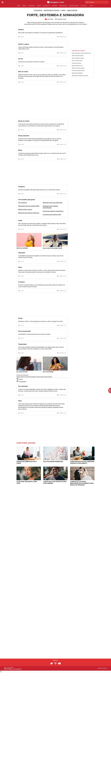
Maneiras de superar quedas (78, 68)
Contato (99, 668)
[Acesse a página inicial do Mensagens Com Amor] (55, 2)
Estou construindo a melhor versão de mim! (81, 53)
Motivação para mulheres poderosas (28, 213)
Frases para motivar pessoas (78, 70)
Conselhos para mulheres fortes (52, 214)
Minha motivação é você (77, 65)
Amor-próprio (72, 10)
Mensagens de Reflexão (77, 73)
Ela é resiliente (22, 202)
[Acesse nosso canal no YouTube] (59, 663)
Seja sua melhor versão (77, 60)
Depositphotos (18, 669)
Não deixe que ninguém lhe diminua (80, 75)
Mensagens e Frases (51, 10)
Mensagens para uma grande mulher (28, 206)
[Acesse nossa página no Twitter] (51, 663)
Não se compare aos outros (78, 58)
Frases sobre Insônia (76, 63)
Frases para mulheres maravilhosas (53, 211)
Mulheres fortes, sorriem (25, 209)
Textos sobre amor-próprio (77, 55)
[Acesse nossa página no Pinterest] (55, 663)
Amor (63, 10)
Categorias (38, 10)
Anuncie (104, 668)
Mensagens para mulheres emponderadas (50, 206)
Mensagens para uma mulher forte (52, 202)
